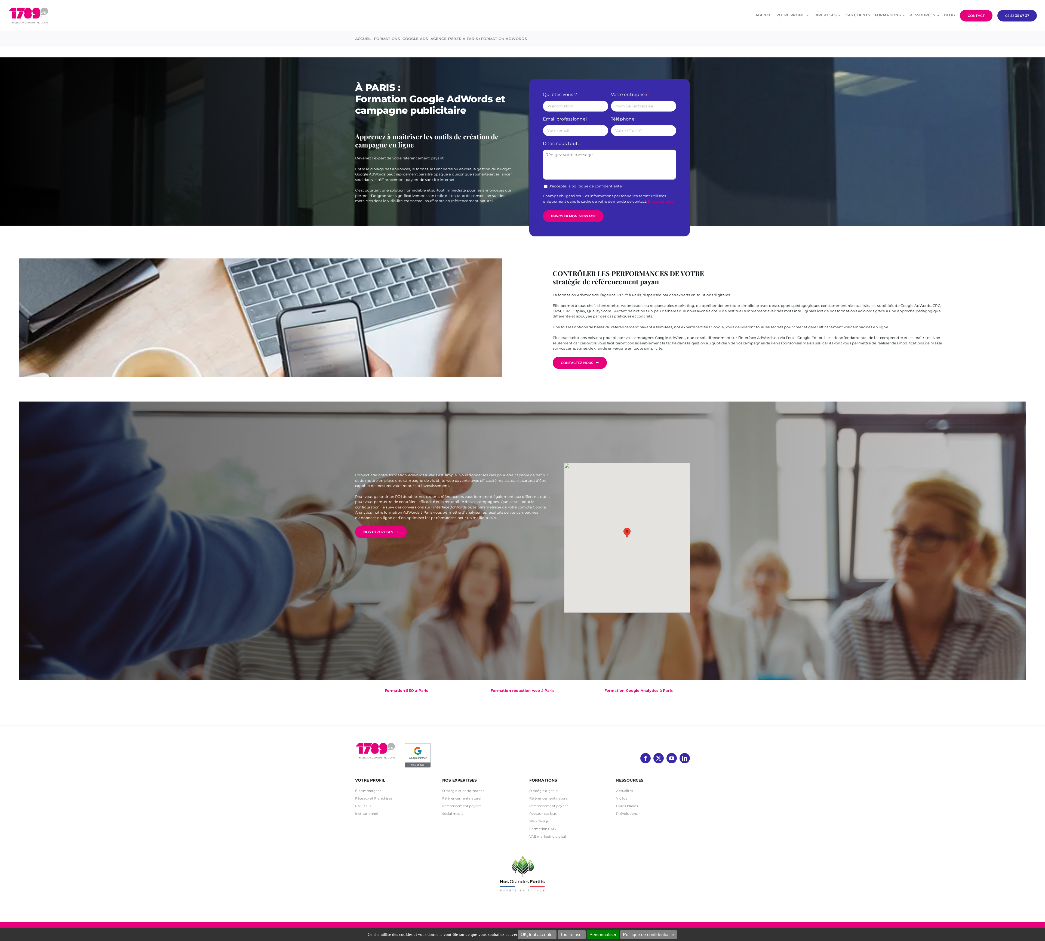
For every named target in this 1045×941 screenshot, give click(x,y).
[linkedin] (685, 758)
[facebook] (645, 758)
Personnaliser (602, 934)
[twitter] (658, 758)
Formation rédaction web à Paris (522, 690)
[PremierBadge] (417, 744)
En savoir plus (660, 201)
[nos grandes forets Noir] (522, 853)
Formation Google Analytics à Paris (638, 690)
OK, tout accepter (537, 934)
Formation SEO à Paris (406, 690)
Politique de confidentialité (648, 934)
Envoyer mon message (573, 216)
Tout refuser (571, 934)
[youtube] (671, 758)
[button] (627, 533)
